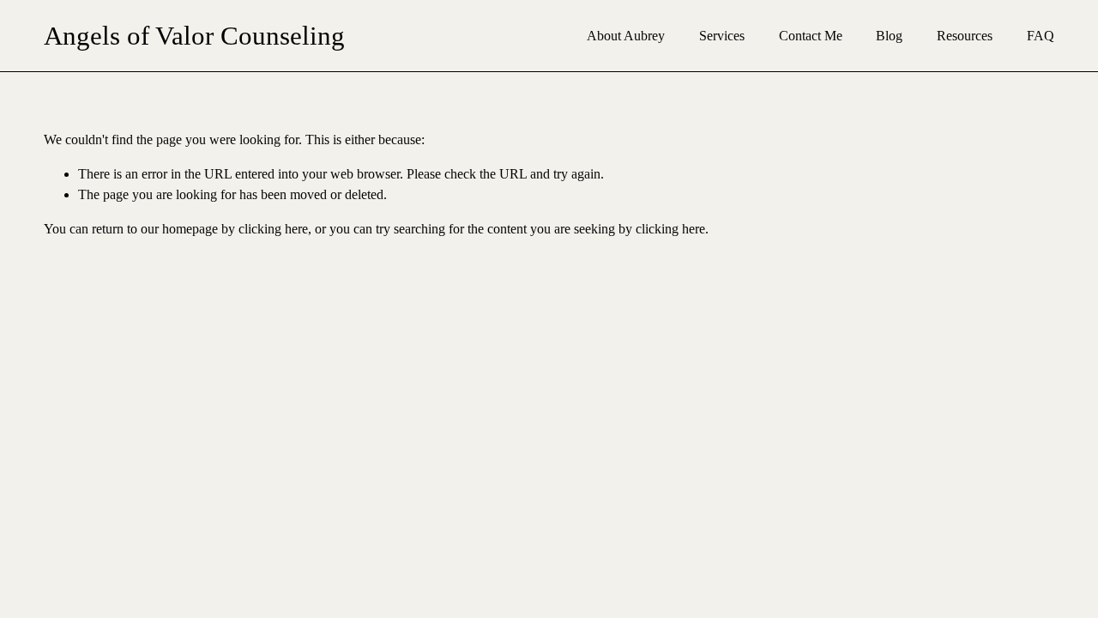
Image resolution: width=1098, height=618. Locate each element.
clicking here (273, 228)
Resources (964, 35)
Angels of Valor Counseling (194, 36)
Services (722, 35)
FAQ (1040, 35)
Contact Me (810, 35)
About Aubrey (626, 35)
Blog (889, 35)
